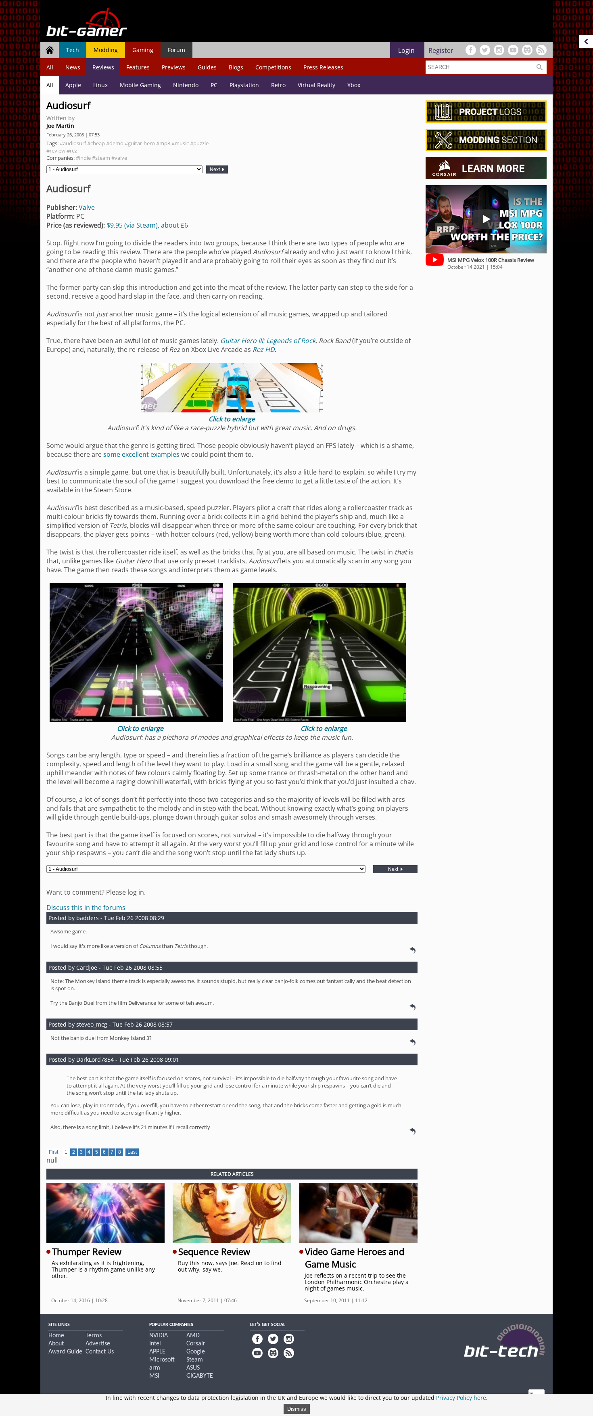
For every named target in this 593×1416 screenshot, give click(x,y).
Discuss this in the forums (85, 907)
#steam (101, 157)
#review (55, 150)
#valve (119, 157)
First (53, 1152)
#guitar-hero (140, 143)
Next (215, 169)
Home (56, 1335)
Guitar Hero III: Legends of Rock (267, 340)
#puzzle (199, 143)
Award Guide (65, 1352)
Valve (87, 207)
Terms (94, 1335)
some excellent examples (141, 454)
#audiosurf (73, 143)
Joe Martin (60, 126)
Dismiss (296, 1409)
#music (180, 143)
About (56, 1344)
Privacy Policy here (461, 1397)
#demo (114, 143)
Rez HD (264, 349)
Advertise (98, 1344)
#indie (83, 157)
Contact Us (100, 1352)
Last (132, 1152)
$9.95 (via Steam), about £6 (147, 225)
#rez (72, 150)
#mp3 (163, 143)
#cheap (96, 143)
